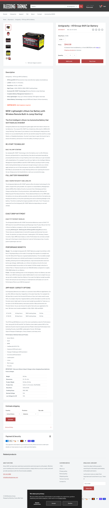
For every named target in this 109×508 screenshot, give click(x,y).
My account (89, 7)
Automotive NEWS (50, 14)
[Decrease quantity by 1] (66, 55)
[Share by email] (102, 29)
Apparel (21, 14)
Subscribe (89, 488)
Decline (70, 503)
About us (62, 468)
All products (11, 19)
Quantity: (60, 55)
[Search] (81, 6)
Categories (13, 14)
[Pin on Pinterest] (96, 29)
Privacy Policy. (62, 498)
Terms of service (64, 479)
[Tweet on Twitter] (99, 29)
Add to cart (69, 61)
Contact (39, 14)
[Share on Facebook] (93, 29)
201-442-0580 (7, 474)
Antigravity (61, 29)
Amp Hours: (63, 35)
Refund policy (63, 473)
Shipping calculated (69, 50)
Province (24, 410)
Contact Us (63, 481)
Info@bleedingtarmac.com (10, 477)
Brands (5, 14)
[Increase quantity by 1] (74, 55)
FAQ (27, 14)
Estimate (10, 419)
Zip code (40, 410)
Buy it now (92, 61)
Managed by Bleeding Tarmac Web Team (13, 498)
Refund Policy (9, 427)
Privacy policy (63, 471)
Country (8, 410)
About (33, 14)
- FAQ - (61, 466)
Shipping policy (64, 476)
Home (4, 19)
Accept (54, 503)
